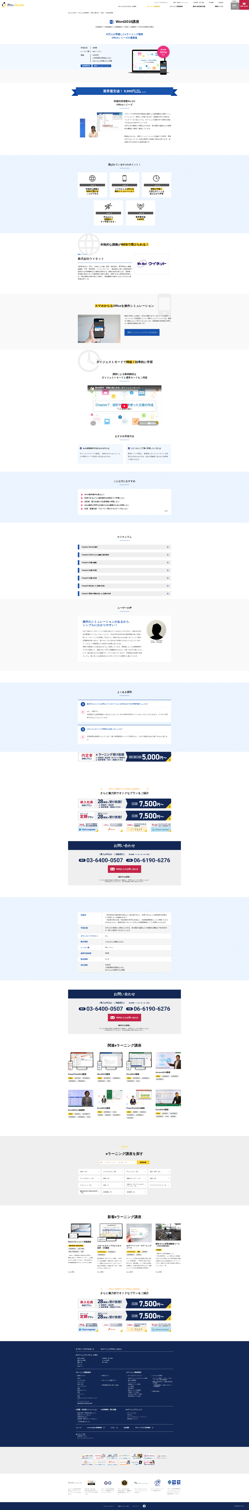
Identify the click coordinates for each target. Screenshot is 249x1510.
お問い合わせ (244, 6)
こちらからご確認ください (114, 941)
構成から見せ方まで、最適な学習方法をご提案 (163, 1382)
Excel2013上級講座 (76, 1110)
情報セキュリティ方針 (123, 1506)
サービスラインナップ (135, 1375)
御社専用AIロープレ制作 (134, 1396)
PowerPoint (77, 1078)
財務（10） (106, 1178)
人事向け (139, 1254)
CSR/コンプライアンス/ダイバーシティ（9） (135, 1185)
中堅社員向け (81, 1081)
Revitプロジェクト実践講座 (79, 1242)
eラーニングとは (131, 1413)
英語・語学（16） (155, 1171)
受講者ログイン (235, 6)
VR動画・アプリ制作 (133, 1392)
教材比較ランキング (132, 1419)
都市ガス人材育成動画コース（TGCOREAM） (168, 1245)
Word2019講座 (103, 1074)
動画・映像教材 (132, 1380)
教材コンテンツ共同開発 (134, 1390)
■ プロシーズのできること (85, 1349)
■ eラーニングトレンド (134, 1409)
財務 (78, 1388)
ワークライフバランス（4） (158, 1185)
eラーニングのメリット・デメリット (137, 1417)
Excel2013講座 (162, 1110)
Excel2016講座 (103, 1108)
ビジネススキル (102, 1251)
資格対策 (133, 26)
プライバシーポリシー (108, 1506)
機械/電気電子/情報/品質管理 (76, 1245)
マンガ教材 (131, 1386)
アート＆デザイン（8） (87, 1178)
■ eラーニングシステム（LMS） (87, 1355)
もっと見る (71, 1271)
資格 (139, 1251)
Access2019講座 (163, 1072)
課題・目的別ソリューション (181, 2)
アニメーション (132, 1382)
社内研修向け (118, 26)
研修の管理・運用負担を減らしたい (86, 1413)
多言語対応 (131, 1388)
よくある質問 (105, 1360)
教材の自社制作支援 (199, 6)
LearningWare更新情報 (94, 1427)
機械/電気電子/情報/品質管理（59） (88, 1192)
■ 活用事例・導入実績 (108, 1409)
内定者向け (99, 26)
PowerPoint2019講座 (77, 1074)
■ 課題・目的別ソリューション (86, 1409)
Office (70, 1078)
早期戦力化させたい (82, 1417)
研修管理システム (82, 1436)
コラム (113, 1427)
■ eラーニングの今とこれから (111, 1349)
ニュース (78, 1427)
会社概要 (211, 2)
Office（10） (84, 1171)
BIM (82, 1251)
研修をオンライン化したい (84, 1415)
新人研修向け (108, 26)
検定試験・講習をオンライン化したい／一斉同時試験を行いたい (87, 1420)
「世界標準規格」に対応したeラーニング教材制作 (162, 1385)
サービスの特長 (157, 1375)
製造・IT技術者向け (74, 1251)
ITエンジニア (80, 1382)
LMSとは (129, 1415)
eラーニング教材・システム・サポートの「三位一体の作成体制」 (162, 1379)
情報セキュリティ (82, 1390)
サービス (79, 1364)
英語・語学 (80, 1384)
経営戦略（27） (108, 1192)
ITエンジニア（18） (133, 1171)
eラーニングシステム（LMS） (127, 6)
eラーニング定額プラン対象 (146, 26)
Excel (138, 1081)
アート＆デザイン (82, 1386)
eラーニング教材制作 (176, 6)
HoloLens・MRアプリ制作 (135, 1394)
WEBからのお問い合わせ (127, 869)
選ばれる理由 (80, 1358)
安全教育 (159, 1249)
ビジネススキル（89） (110, 1171)
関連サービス (219, 6)
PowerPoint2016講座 (135, 1108)
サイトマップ (136, 1506)
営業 (78, 1396)
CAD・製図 (81, 1248)
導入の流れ (105, 1362)
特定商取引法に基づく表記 (110, 1385)
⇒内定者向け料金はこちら (102, 58)
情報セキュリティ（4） (134, 1178)
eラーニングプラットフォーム (85, 1438)
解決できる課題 (81, 1360)
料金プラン (80, 1366)
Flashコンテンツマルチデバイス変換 (137, 1378)
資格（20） (153, 1178)
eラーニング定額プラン (109, 1380)
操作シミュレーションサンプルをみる (142, 332)
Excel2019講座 (132, 1074)
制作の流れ (156, 1391)
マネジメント (80, 1394)
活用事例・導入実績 (198, 2)
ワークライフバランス (83, 1401)
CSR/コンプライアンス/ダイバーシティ (87, 1398)
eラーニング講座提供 (153, 6)
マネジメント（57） (86, 1185)
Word (126, 26)
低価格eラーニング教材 (134, 1384)
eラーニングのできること (161, 2)
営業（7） (106, 1185)
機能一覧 (79, 1362)
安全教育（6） (131, 1192)
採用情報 (221, 2)
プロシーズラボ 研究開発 (142, 1427)
